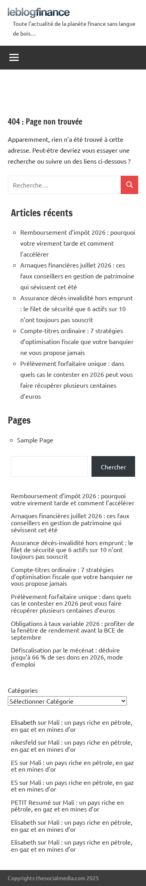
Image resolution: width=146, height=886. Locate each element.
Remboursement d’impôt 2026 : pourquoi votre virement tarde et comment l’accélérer (77, 243)
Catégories (23, 690)
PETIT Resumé (31, 802)
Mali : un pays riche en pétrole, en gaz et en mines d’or (71, 725)
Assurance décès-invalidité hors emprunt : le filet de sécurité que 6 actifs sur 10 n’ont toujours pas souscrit (76, 308)
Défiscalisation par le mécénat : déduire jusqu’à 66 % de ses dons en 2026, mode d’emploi (67, 656)
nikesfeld (23, 742)
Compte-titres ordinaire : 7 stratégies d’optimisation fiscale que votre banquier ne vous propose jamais (77, 341)
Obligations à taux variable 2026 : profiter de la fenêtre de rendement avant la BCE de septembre (72, 630)
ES (14, 762)
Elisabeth (23, 822)
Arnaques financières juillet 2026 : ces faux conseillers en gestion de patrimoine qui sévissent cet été (77, 276)
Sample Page (35, 440)
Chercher (113, 467)
